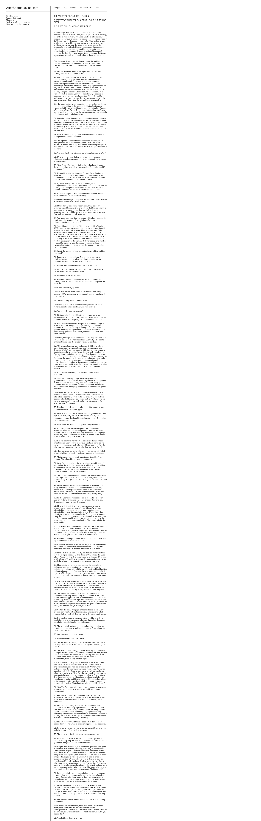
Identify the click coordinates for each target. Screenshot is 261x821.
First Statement (12, 16)
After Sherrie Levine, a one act (18, 24)
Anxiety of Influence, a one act (18, 22)
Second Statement (13, 18)
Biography (10, 20)
